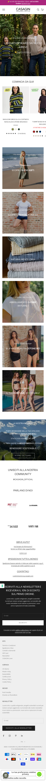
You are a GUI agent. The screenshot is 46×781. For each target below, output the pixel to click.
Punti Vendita (6, 692)
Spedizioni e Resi (7, 648)
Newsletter (6, 656)
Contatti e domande (8, 650)
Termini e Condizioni (9, 645)
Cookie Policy (6, 682)
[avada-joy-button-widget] (5, 775)
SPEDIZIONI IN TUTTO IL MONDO (23, 559)
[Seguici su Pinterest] (16, 736)
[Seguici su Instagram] (9, 736)
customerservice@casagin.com (23, 576)
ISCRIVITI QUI (25, 3)
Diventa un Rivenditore (9, 695)
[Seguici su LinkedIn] (22, 736)
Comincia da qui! (23, 81)
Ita (22, 742)
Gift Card (5, 653)
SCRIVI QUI (23, 553)
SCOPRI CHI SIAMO (23, 455)
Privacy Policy (7, 679)
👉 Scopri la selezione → (23, 52)
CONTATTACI (23, 571)
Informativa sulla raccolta (14, 778)
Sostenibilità (6, 674)
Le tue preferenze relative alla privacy (25, 773)
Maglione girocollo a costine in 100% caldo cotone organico (16, 120)
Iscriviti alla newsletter (19, 728)
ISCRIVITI (23, 623)
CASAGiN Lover (7, 658)
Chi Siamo (5, 669)
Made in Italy (6, 671)
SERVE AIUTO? (23, 542)
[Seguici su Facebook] (3, 736)
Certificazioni (6, 677)
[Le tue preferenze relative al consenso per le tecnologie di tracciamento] (2, 586)
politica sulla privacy (22, 630)
